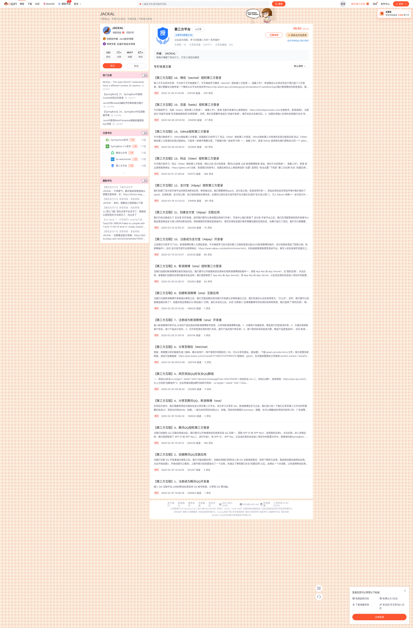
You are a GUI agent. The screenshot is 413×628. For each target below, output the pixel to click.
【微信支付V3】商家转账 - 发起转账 (121, 199)
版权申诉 (263, 512)
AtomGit (50, 3)
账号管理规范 (238, 512)
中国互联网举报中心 (207, 512)
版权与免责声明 (252, 512)
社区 (37, 3)
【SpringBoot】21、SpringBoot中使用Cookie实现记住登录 (122, 96)
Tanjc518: (108, 223)
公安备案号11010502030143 (183, 508)
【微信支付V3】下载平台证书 (118, 187)
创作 (401, 3)
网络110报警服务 (190, 512)
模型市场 (66, 3)
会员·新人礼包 (358, 3)
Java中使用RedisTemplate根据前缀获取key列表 (123, 122)
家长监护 (178, 512)
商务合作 (191, 504)
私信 (136, 65)
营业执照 (285, 512)
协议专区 (212, 504)
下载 (29, 3)
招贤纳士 (181, 504)
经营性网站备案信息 (252, 508)
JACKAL (107, 14)
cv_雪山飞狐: (109, 211)
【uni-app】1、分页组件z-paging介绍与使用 (124, 219)
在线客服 (266, 504)
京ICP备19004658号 (206, 508)
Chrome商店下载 (224, 512)
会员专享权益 (293, 40)
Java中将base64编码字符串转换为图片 (123, 105)
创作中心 (385, 3)
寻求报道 (201, 504)
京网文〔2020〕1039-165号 (229, 508)
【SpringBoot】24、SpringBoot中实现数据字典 (124, 113)
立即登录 (379, 617)
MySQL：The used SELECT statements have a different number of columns (123, 85)
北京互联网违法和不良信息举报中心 (277, 508)
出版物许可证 (274, 512)
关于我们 (170, 504)
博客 (22, 3)
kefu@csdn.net (251, 504)
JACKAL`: (108, 191)
